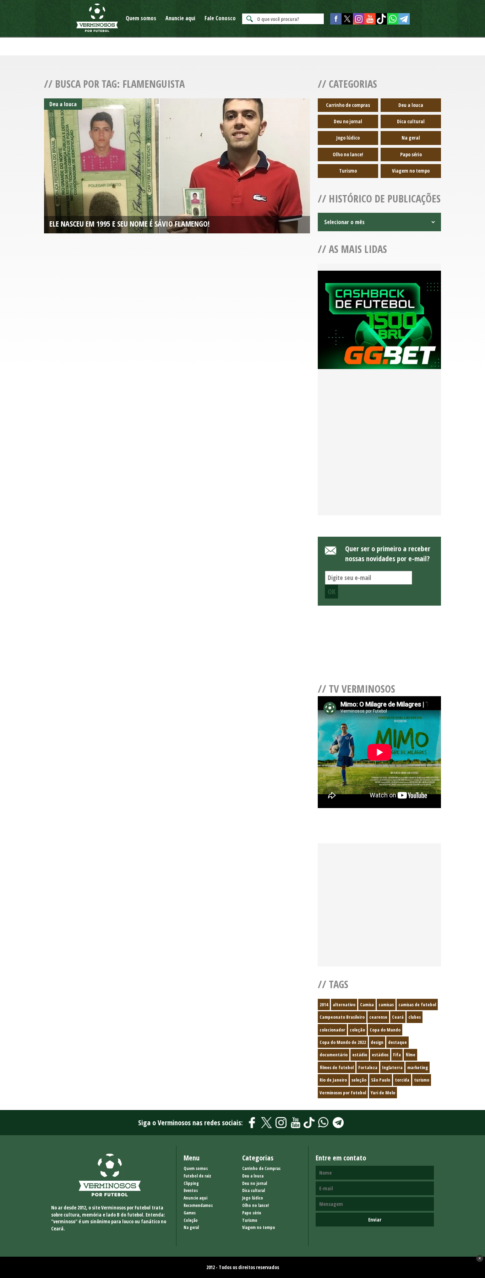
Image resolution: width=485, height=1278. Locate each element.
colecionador (332, 1030)
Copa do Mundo (385, 1030)
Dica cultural (411, 121)
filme (410, 1054)
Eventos (191, 1190)
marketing (417, 1067)
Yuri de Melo (383, 1092)
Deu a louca (410, 105)
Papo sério (411, 154)
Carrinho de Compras (261, 1168)
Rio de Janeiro (333, 1080)
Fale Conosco (220, 18)
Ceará (398, 1017)
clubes (414, 1017)
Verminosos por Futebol (343, 1092)
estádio (359, 1054)
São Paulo (380, 1080)
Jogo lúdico (348, 137)
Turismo (348, 170)
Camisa (367, 1004)
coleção (357, 1030)
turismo (421, 1080)
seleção (359, 1080)
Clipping (191, 1183)
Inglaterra (392, 1067)
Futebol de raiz (197, 1176)
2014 (324, 1004)
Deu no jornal (348, 121)
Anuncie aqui (180, 18)
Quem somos (141, 18)
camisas (386, 1004)
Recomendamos (198, 1205)
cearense (378, 1017)
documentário (334, 1054)
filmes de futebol (337, 1067)
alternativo (344, 1004)
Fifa (397, 1054)
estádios (380, 1054)
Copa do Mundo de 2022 (343, 1042)
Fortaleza (367, 1067)
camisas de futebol (417, 1004)
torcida (402, 1080)
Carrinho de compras (348, 105)
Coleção (191, 1220)
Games (190, 1213)
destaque (397, 1042)
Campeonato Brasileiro (342, 1017)
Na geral (411, 137)
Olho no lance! (348, 154)
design (377, 1042)
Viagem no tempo (411, 170)
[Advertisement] (379, 450)
